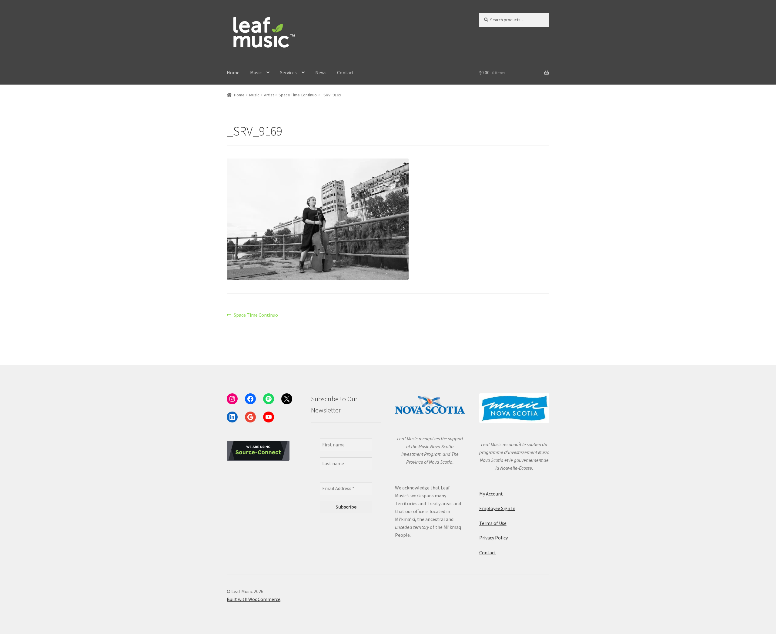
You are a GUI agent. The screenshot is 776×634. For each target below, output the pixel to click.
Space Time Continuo (298, 95)
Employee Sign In (497, 508)
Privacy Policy (493, 538)
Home (233, 72)
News (320, 72)
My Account (491, 494)
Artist (269, 95)
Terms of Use (493, 523)
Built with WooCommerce (253, 599)
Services (288, 72)
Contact (345, 72)
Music (256, 72)
